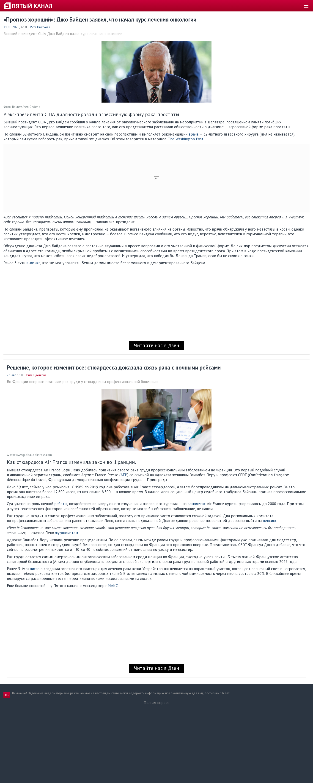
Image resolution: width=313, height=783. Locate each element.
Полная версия (156, 702)
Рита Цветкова (40, 27)
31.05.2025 (11, 27)
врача (193, 134)
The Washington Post (185, 138)
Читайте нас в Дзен (156, 345)
